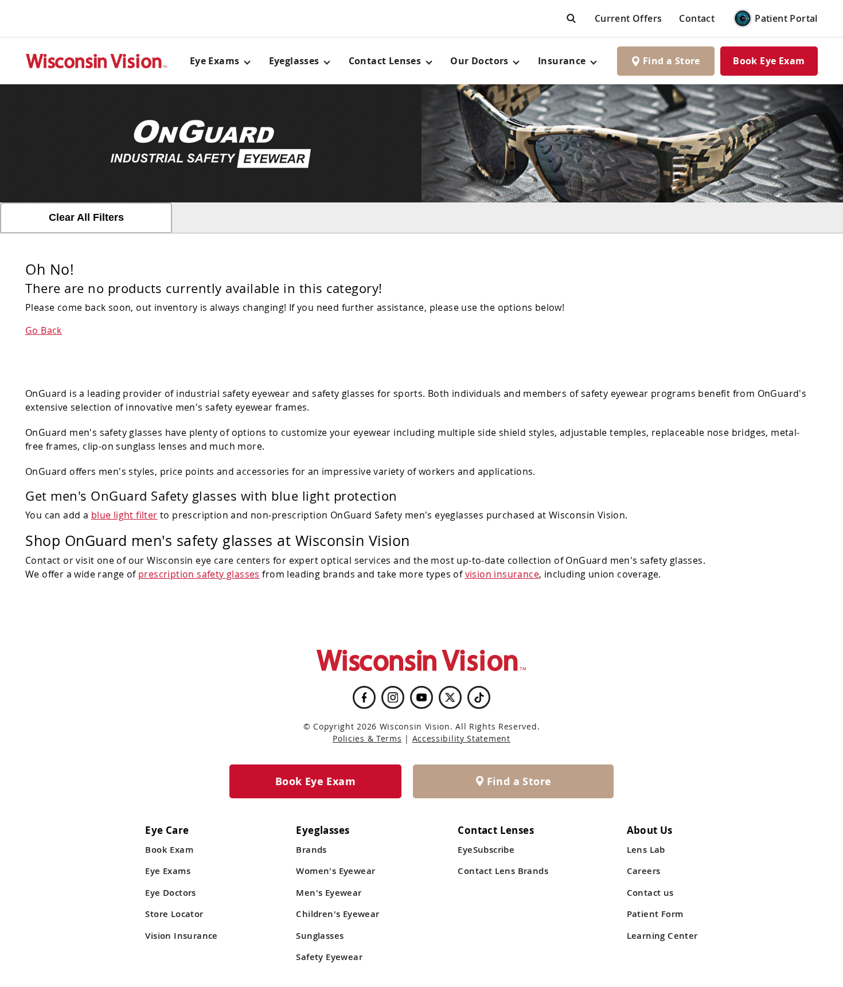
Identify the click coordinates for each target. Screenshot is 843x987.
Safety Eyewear (329, 957)
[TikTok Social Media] (479, 697)
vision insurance (502, 574)
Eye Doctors (170, 893)
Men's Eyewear (328, 893)
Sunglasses (320, 936)
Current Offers (628, 18)
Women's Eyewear (335, 871)
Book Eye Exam (769, 60)
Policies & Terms (367, 738)
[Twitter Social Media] (450, 697)
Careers (644, 871)
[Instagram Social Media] (393, 697)
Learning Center (662, 936)
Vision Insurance (181, 936)
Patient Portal (786, 18)
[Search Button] (571, 18)
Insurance (562, 60)
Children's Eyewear (337, 914)
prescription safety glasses (199, 574)
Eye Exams (167, 871)
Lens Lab (646, 850)
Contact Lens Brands (503, 871)
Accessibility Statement (461, 738)
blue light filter (124, 515)
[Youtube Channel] (421, 697)
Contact (697, 18)
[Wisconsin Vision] (97, 61)
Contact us (650, 893)
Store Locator (174, 914)
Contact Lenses (385, 60)
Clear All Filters (86, 217)
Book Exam (169, 850)
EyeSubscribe (486, 850)
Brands (311, 850)
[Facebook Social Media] (364, 697)
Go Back (43, 330)
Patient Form (655, 914)
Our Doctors (479, 60)
